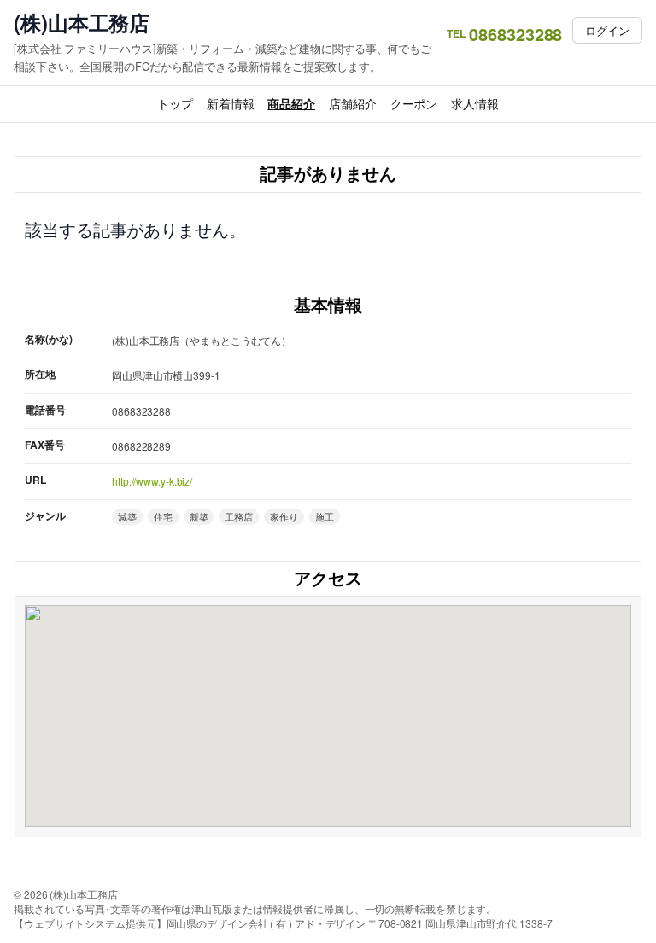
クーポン (414, 103)
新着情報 (231, 103)
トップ (175, 103)
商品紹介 (291, 103)
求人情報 (475, 103)
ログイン (607, 30)
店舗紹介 (353, 103)
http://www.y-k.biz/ (152, 481)
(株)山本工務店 (81, 22)
